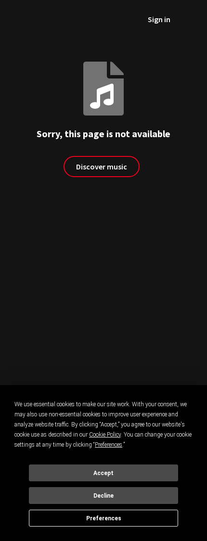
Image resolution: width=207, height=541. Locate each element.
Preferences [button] (108, 444)
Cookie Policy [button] (105, 434)
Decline (103, 495)
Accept (103, 473)
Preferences (103, 518)
